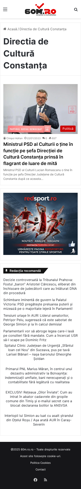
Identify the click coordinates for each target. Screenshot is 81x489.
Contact (41, 469)
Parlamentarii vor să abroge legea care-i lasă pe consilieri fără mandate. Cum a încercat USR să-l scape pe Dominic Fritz (40, 335)
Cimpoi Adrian (14, 138)
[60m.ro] (40, 9)
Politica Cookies (40, 462)
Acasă (11, 29)
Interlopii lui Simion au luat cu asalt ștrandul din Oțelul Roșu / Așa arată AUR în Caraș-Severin (39, 419)
